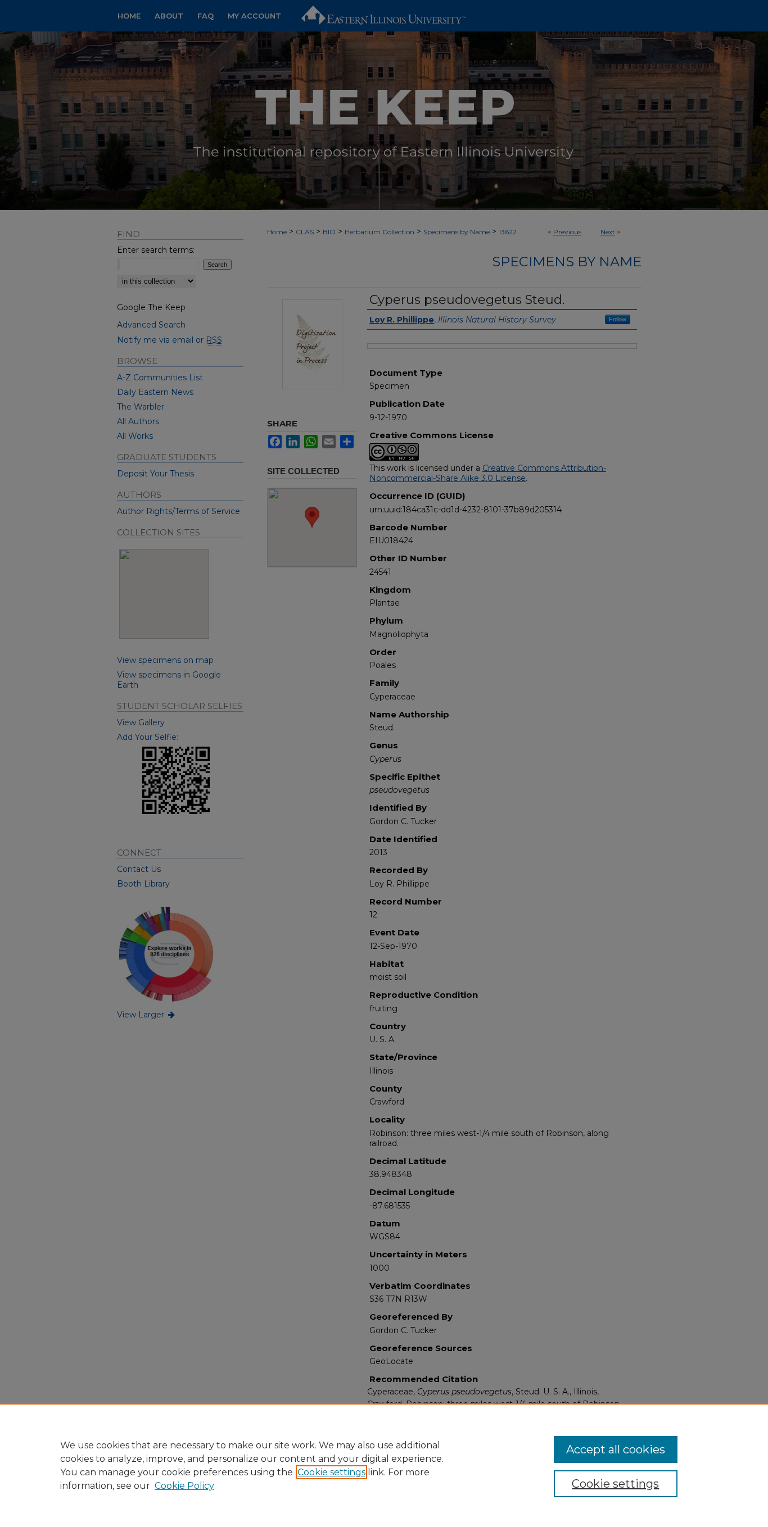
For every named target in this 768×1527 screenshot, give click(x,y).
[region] (384, 1465)
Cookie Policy (184, 1485)
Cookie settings (331, 1472)
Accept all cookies (615, 1449)
